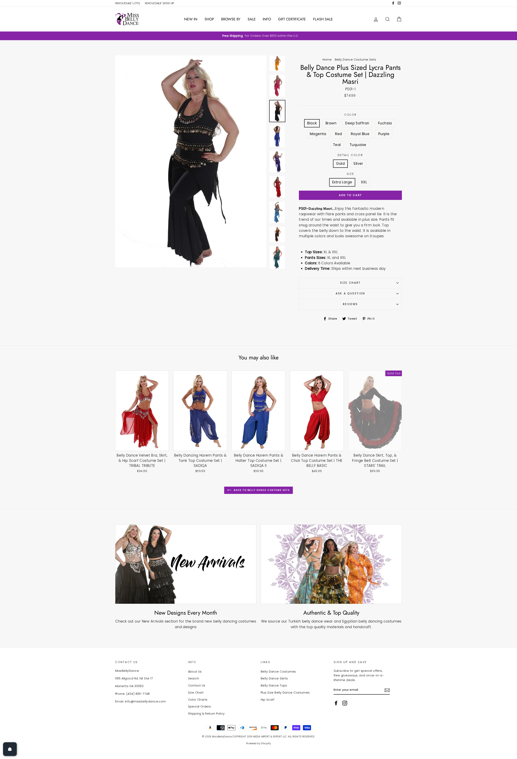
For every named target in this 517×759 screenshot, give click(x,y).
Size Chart (350, 283)
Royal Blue (360, 133)
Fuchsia (385, 123)
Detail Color (350, 155)
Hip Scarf (267, 700)
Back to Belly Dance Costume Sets (261, 490)
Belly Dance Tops (274, 685)
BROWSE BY (230, 19)
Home (327, 60)
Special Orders (199, 706)
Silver (358, 163)
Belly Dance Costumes (278, 672)
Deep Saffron (357, 123)
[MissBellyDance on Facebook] (336, 703)
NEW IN (190, 19)
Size (350, 174)
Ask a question (350, 293)
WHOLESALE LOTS (127, 3)
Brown (331, 123)
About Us (195, 672)
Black (312, 123)
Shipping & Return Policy (206, 714)
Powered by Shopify (258, 743)
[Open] (10, 749)
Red (338, 133)
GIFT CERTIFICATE (292, 19)
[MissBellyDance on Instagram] (344, 703)
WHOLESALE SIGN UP (159, 3)
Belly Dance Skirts (274, 678)
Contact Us (196, 685)
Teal (337, 144)
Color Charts (198, 700)
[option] (258, 36)
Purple (384, 133)
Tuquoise (358, 144)
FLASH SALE (323, 19)
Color (350, 115)
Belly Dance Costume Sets (355, 60)
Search (193, 678)
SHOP (209, 19)
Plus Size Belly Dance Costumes (285, 693)
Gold (340, 163)
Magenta (318, 133)
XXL (364, 182)
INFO (267, 19)
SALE (252, 19)
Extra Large (342, 182)
